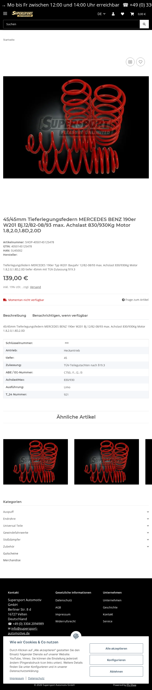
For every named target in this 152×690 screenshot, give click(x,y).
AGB (58, 607)
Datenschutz (36, 678)
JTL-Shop (131, 685)
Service (107, 621)
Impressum (17, 678)
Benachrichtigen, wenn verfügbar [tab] (60, 315)
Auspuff (8, 512)
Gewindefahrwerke (15, 532)
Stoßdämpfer (12, 539)
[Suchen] (144, 24)
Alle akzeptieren (116, 648)
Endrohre (9, 519)
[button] (113, 14)
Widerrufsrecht (65, 621)
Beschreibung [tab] (14, 315)
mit (66, 342)
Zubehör (8, 546)
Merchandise (12, 560)
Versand (35, 287)
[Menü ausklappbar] (5, 11)
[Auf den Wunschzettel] (140, 62)
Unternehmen (112, 600)
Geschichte (110, 607)
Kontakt (108, 614)
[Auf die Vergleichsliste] (130, 62)
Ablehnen (116, 671)
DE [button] (100, 14)
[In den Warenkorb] (6, 52)
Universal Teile (13, 526)
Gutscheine (10, 553)
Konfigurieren (116, 660)
